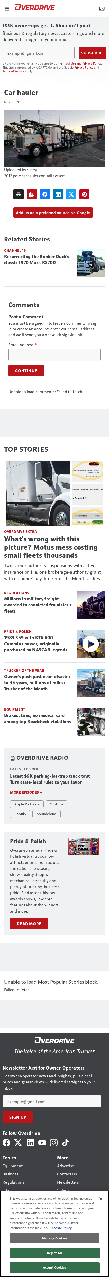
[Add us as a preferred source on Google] (32, 194)
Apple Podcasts (26, 804)
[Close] (100, 1198)
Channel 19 (15, 250)
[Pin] (84, 194)
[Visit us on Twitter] (18, 1142)
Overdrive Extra (20, 531)
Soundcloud (47, 813)
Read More (29, 923)
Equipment (14, 709)
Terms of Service (13, 71)
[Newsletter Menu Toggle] (102, 8)
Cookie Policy (62, 1228)
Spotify (20, 813)
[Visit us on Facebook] (6, 1142)
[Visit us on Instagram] (54, 1142)
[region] (54, 1234)
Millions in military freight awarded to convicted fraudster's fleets (37, 605)
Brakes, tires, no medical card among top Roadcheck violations (37, 718)
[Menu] (7, 8)
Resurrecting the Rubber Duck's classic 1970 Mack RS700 (36, 259)
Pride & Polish (18, 631)
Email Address (22, 345)
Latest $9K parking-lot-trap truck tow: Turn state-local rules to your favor (50, 779)
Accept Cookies (54, 1267)
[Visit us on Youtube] (42, 1142)
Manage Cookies (54, 1238)
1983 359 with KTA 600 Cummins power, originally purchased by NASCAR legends (35, 644)
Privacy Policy (84, 67)
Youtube (56, 804)
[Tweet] (71, 194)
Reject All (54, 1253)
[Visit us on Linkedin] (30, 1142)
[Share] (45, 194)
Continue (26, 370)
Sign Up (17, 1117)
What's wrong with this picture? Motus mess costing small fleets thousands (50, 547)
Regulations (16, 592)
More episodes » (26, 792)
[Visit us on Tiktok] (65, 1142)
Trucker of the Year (24, 670)
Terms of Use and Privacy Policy (80, 63)
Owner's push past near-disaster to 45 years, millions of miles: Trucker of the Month (37, 683)
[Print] (18, 194)
